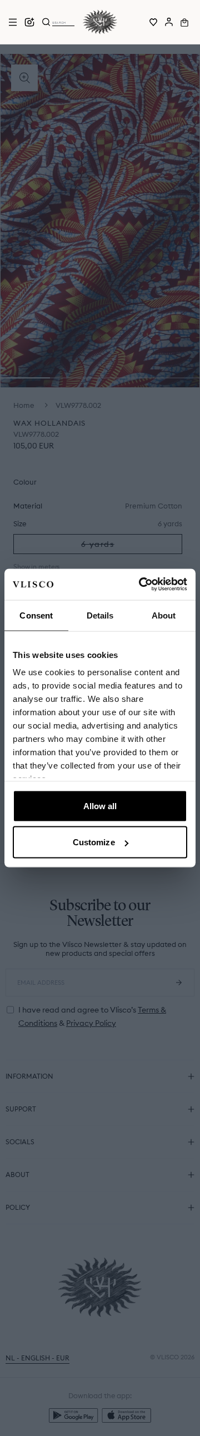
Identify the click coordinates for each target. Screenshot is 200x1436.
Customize (94, 842)
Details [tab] (100, 615)
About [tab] (164, 615)
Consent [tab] (36, 615)
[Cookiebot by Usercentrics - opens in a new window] (141, 584)
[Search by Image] (29, 22)
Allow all (100, 805)
